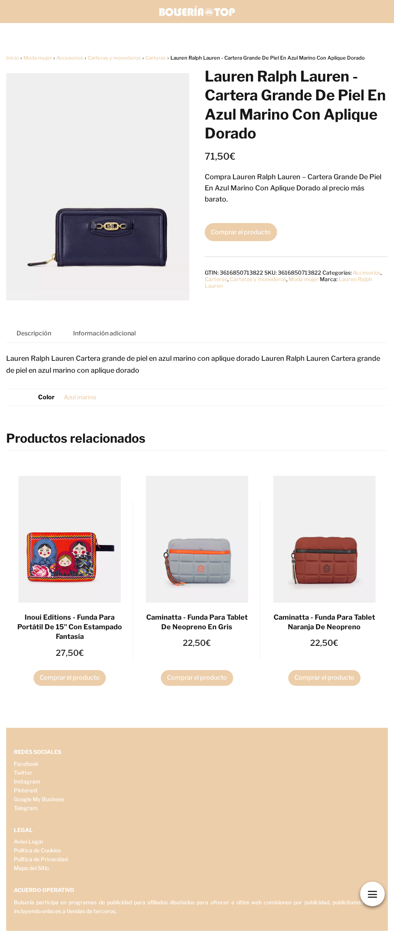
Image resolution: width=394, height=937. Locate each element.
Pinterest (26, 790)
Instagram (27, 781)
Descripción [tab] (34, 333)
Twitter (23, 772)
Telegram (26, 808)
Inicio (12, 58)
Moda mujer (37, 58)
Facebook (26, 763)
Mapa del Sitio (31, 868)
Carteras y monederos (114, 58)
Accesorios (70, 58)
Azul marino (80, 397)
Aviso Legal (28, 841)
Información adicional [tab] (104, 333)
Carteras (155, 58)
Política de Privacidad (41, 859)
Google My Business (39, 799)
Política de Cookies (37, 850)
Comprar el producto (241, 232)
